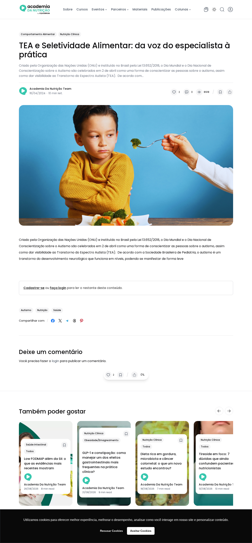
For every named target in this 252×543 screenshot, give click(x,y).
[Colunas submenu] (190, 9)
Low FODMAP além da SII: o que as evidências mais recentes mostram (45, 463)
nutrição (42, 310)
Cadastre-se (33, 288)
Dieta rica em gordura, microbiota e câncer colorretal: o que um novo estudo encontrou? (161, 461)
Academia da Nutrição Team (50, 89)
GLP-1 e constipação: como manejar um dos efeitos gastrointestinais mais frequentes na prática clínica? (104, 462)
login (55, 361)
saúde (57, 310)
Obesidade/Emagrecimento (101, 440)
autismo (26, 310)
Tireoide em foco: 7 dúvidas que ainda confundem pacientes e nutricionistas (218, 461)
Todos (30, 451)
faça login (58, 288)
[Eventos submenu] (106, 9)
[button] (214, 9)
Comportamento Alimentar (38, 34)
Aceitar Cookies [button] (140, 530)
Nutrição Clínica (69, 34)
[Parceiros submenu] (128, 9)
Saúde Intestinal (36, 444)
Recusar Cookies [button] (111, 530)
